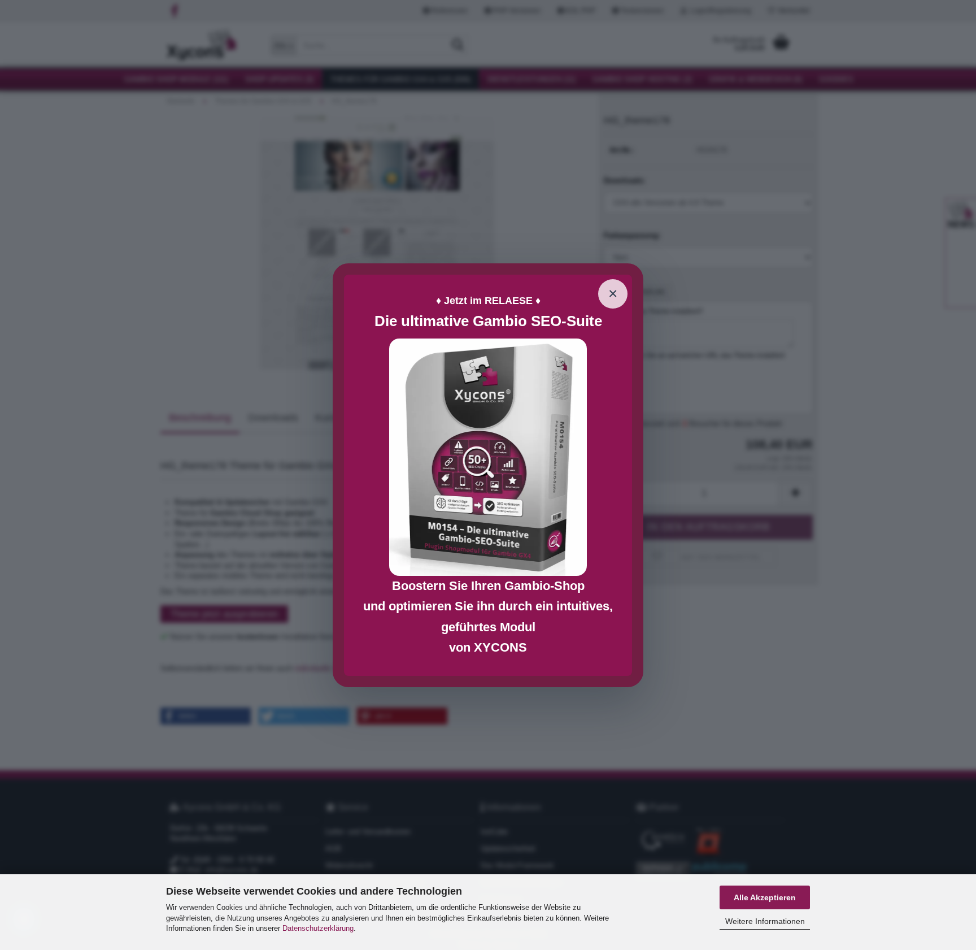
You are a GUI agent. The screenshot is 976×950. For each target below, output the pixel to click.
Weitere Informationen (765, 921)
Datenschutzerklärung (318, 928)
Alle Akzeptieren (765, 897)
